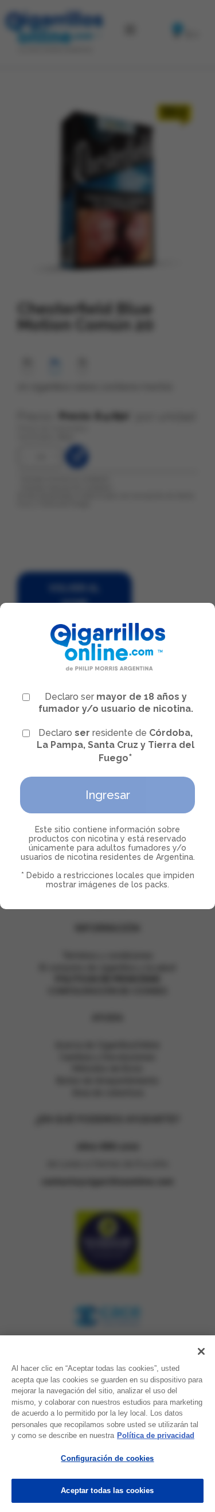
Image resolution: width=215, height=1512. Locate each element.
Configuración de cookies (107, 1458)
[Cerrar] (201, 1351)
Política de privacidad (155, 1435)
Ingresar (107, 795)
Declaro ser (115, 702)
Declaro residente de (115, 745)
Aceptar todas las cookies (107, 1490)
